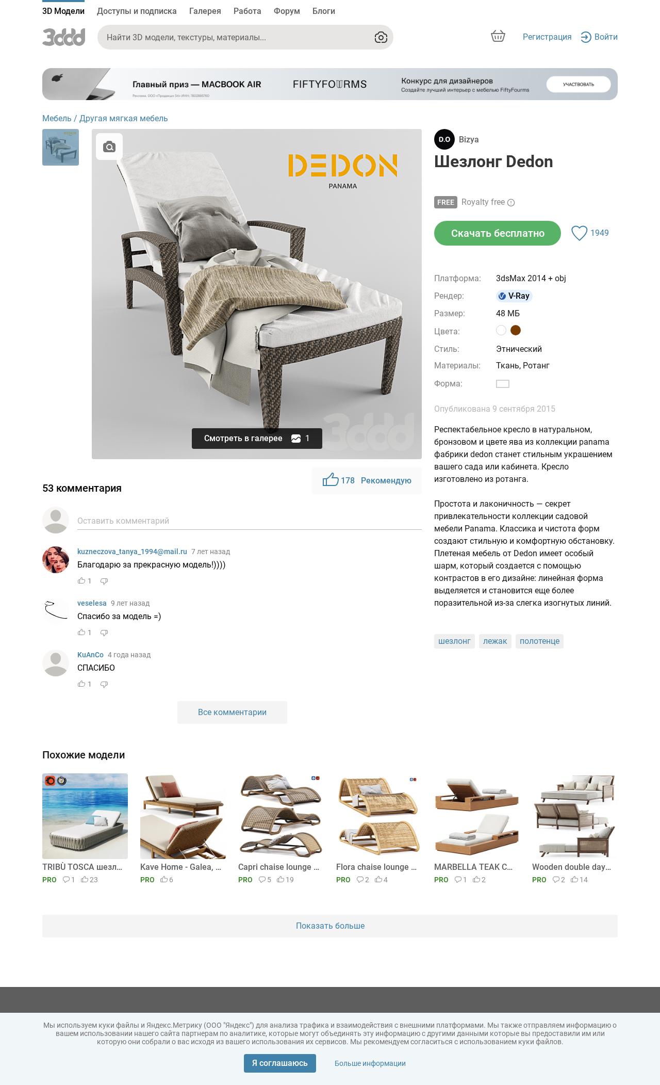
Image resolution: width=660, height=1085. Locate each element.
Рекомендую (376, 480)
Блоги (323, 11)
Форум (287, 11)
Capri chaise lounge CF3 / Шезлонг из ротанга (279, 867)
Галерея (205, 11)
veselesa (92, 603)
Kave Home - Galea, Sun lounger (181, 867)
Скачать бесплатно (497, 233)
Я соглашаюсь (280, 1063)
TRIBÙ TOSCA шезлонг (83, 867)
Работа (247, 11)
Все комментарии (232, 712)
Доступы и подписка (137, 11)
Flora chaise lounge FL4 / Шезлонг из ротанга (377, 867)
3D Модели (63, 11)
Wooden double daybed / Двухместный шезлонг (573, 867)
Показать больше (330, 926)
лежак (495, 641)
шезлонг (454, 641)
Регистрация (547, 37)
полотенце (539, 641)
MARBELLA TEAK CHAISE (475, 867)
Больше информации (370, 1063)
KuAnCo (90, 655)
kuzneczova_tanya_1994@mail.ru (132, 551)
